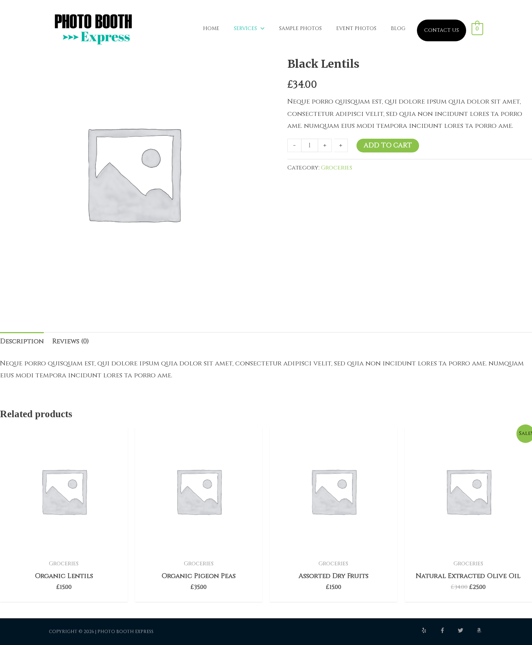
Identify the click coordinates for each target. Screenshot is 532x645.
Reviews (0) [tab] (70, 341)
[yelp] (430, 630)
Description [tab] (22, 341)
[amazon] (480, 630)
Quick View (64, 547)
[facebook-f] (448, 630)
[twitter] (466, 630)
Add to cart (388, 145)
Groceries (336, 168)
